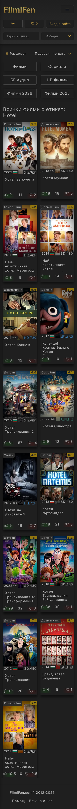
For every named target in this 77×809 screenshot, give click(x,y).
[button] (13, 24)
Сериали (57, 66)
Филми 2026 (19, 93)
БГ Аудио (19, 80)
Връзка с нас (40, 801)
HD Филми (57, 80)
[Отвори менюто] (67, 9)
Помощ (18, 801)
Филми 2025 (57, 93)
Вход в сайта (60, 24)
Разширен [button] (18, 54)
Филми (20, 66)
